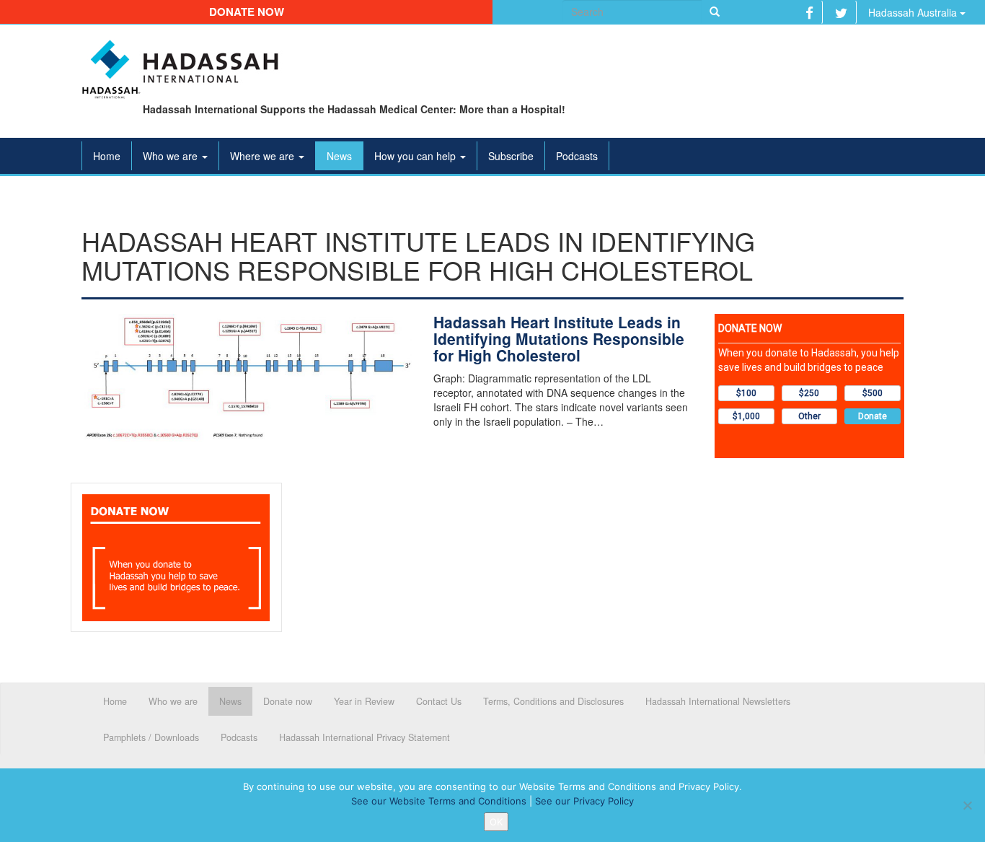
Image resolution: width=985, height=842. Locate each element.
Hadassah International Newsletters (717, 701)
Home (106, 156)
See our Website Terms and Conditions (438, 801)
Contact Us (438, 701)
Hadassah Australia (914, 12)
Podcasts (577, 156)
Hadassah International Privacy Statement (364, 737)
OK (496, 822)
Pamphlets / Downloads (151, 737)
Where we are (263, 156)
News (339, 156)
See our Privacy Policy (584, 801)
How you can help (416, 156)
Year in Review (364, 701)
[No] (967, 805)
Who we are (171, 156)
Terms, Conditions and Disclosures (553, 701)
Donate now (246, 11)
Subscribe (511, 156)
